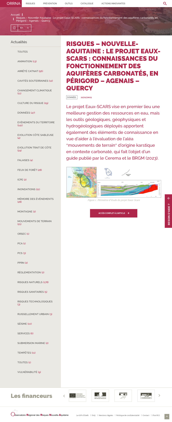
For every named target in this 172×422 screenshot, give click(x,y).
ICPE (21, 179)
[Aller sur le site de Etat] (100, 396)
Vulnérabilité (29, 372)
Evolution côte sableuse (35, 136)
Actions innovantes (113, 3)
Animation (27, 61)
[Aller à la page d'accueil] (40, 413)
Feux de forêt (29, 169)
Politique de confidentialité (127, 416)
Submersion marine (32, 343)
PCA (21, 243)
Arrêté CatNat (30, 71)
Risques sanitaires (32, 291)
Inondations (28, 189)
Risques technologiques (35, 303)
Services (25, 333)
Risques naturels (33, 282)
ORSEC (23, 233)
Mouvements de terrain (34, 223)
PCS (21, 253)
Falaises (25, 160)
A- (29, 29)
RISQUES (30, 3)
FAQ (93, 416)
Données (26, 112)
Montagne (26, 211)
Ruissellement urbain (34, 314)
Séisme (24, 323)
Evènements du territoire (36, 124)
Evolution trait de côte (34, 149)
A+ (22, 28)
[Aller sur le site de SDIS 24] (123, 396)
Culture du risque (32, 103)
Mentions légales (106, 416)
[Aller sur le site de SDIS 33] (146, 396)
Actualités (19, 42)
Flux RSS (156, 416)
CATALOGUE (87, 3)
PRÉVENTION (50, 3)
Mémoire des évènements (35, 200)
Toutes (22, 51)
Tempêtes (26, 352)
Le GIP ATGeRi (82, 416)
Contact (146, 416)
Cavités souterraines (35, 80)
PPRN (22, 262)
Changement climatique (34, 92)
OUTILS (69, 3)
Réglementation (30, 272)
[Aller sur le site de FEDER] (77, 396)
